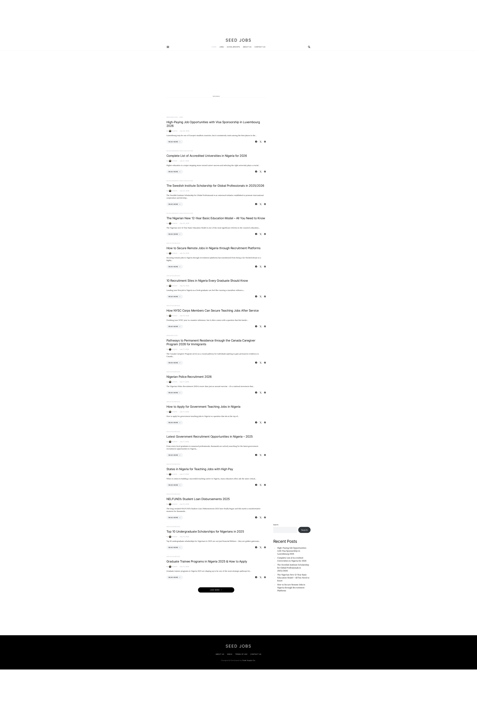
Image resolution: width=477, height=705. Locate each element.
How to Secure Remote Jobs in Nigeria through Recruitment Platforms (213, 248)
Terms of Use (241, 654)
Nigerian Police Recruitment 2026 (189, 377)
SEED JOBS (238, 40)
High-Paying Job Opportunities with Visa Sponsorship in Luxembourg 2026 (291, 551)
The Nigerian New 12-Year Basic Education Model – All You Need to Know (215, 218)
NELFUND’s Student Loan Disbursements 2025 (198, 499)
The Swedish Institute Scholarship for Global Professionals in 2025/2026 (215, 185)
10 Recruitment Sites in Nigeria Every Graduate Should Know (207, 280)
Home (214, 47)
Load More (215, 590)
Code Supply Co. (249, 660)
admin (174, 131)
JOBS (221, 47)
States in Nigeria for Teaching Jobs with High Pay (199, 469)
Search (275, 525)
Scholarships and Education (179, 151)
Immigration (172, 117)
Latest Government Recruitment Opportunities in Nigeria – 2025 (209, 436)
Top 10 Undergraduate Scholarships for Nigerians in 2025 (205, 531)
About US (220, 654)
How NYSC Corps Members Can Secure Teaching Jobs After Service (212, 310)
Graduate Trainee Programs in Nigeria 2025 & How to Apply (206, 561)
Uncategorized (173, 243)
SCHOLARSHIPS (233, 47)
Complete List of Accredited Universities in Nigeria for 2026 (206, 156)
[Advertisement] (74, 17)
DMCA (229, 654)
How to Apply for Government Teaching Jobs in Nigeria (203, 406)
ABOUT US (247, 47)
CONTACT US (260, 47)
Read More (173, 142)
